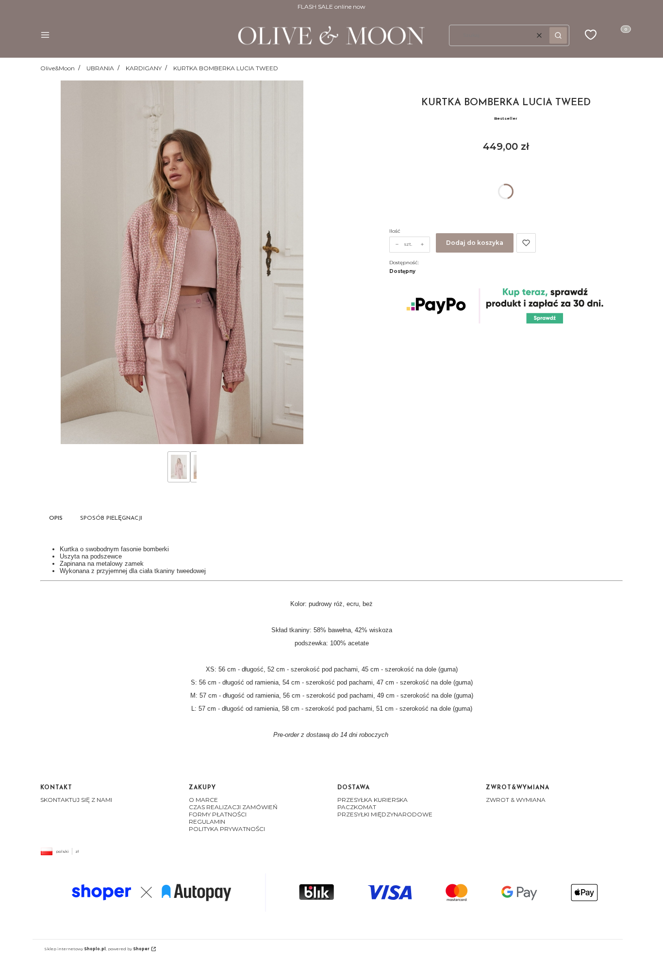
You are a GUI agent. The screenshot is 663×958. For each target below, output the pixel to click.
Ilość (394, 231)
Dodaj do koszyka (474, 242)
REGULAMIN (207, 821)
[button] (45, 35)
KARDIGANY (144, 68)
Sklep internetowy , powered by (96, 948)
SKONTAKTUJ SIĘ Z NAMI (76, 799)
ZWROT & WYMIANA (516, 799)
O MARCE (203, 799)
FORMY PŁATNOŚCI (218, 814)
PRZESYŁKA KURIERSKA (372, 799)
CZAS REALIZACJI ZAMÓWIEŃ (233, 807)
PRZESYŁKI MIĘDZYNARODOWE (384, 814)
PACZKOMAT (356, 807)
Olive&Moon (57, 68)
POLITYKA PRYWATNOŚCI (227, 828)
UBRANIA (100, 68)
